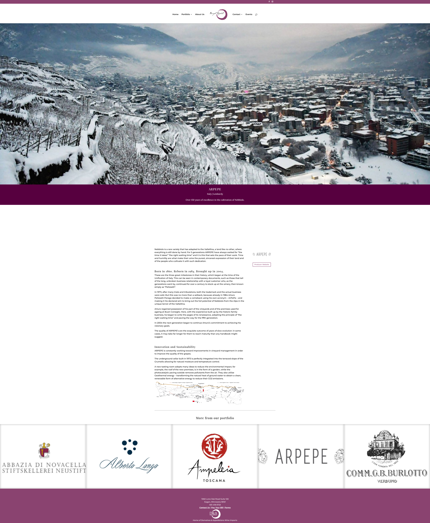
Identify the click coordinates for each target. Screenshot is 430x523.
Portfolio (186, 14)
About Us (199, 14)
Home (175, 14)
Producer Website (261, 265)
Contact (236, 14)
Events (249, 14)
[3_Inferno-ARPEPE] (199, 407)
